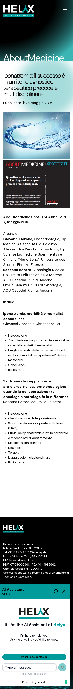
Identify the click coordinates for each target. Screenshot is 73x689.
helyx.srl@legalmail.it (23, 560)
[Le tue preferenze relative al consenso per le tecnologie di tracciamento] (66, 682)
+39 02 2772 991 (18, 552)
